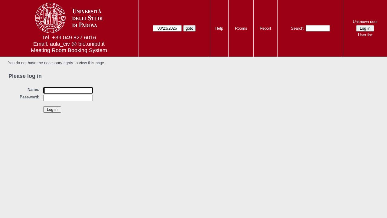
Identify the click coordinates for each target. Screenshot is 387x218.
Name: (33, 89)
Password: (29, 97)
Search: (297, 28)
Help (219, 28)
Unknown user (365, 21)
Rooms (241, 28)
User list (365, 35)
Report (265, 28)
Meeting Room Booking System (69, 50)
